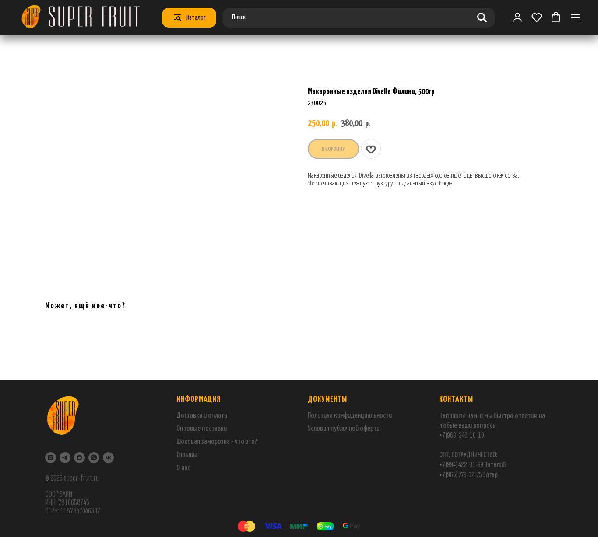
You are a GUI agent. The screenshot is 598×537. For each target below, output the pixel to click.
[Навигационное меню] (575, 17)
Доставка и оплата (201, 415)
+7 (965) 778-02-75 (460, 474)
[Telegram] (65, 457)
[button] (536, 17)
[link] (517, 17)
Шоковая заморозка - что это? (216, 442)
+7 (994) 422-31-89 (461, 464)
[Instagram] (50, 457)
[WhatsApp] (93, 457)
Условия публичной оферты (344, 428)
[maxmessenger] (79, 457)
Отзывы (186, 455)
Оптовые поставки (201, 428)
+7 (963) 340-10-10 (461, 435)
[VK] (108, 457)
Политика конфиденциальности (350, 415)
